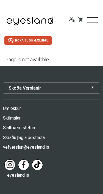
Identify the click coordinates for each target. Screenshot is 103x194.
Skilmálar (12, 118)
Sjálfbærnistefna (19, 127)
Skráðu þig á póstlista (24, 137)
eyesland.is (18, 175)
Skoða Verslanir (25, 88)
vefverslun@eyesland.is (26, 147)
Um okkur (12, 108)
